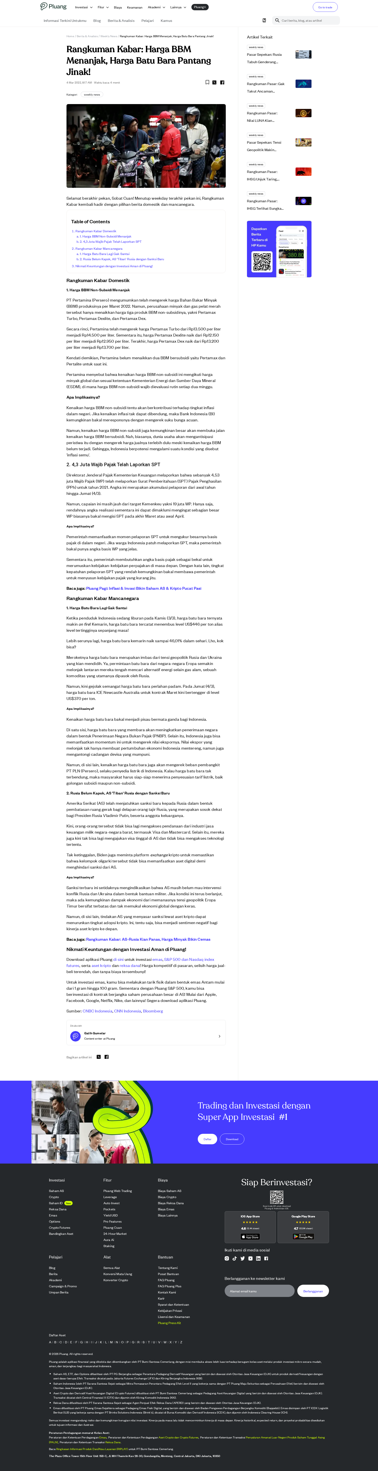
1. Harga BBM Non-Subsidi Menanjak (106, 236)
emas (157, 959)
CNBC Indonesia (97, 1010)
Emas (103, 1437)
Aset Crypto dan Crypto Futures (178, 1437)
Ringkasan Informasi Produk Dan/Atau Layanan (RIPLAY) (92, 1449)
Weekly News (108, 36)
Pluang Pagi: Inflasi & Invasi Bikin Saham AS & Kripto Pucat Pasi (143, 588)
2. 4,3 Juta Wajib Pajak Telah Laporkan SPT (111, 241)
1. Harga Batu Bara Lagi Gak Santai (105, 253)
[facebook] (222, 82)
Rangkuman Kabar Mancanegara (99, 248)
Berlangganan (313, 1291)
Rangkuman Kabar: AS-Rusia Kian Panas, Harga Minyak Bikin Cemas (148, 939)
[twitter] (214, 83)
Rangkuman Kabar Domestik (95, 231)
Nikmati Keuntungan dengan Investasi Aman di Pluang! (114, 265)
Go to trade (325, 7)
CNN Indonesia (127, 1010)
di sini (118, 959)
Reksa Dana (113, 1442)
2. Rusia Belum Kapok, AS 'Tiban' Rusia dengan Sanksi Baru (122, 259)
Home (70, 36)
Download (232, 1139)
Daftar (208, 1139)
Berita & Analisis (87, 36)
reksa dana (130, 965)
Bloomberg (153, 1010)
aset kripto (101, 965)
